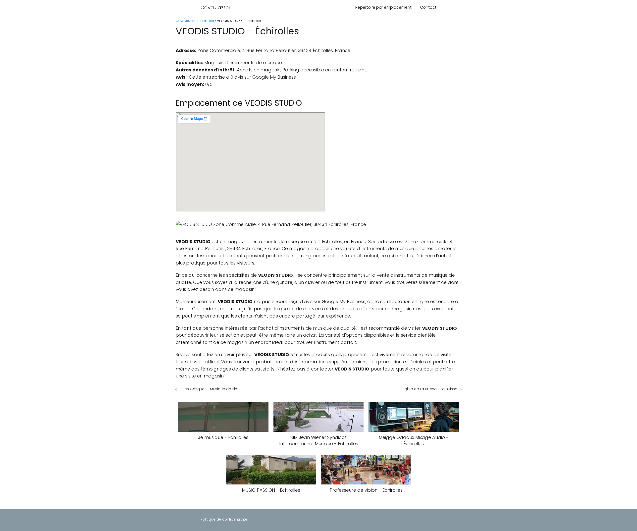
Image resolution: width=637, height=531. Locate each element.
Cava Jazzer (215, 7)
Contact (428, 7)
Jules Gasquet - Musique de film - (211, 388)
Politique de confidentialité (224, 519)
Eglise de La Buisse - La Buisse (430, 388)
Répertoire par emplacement (383, 7)
